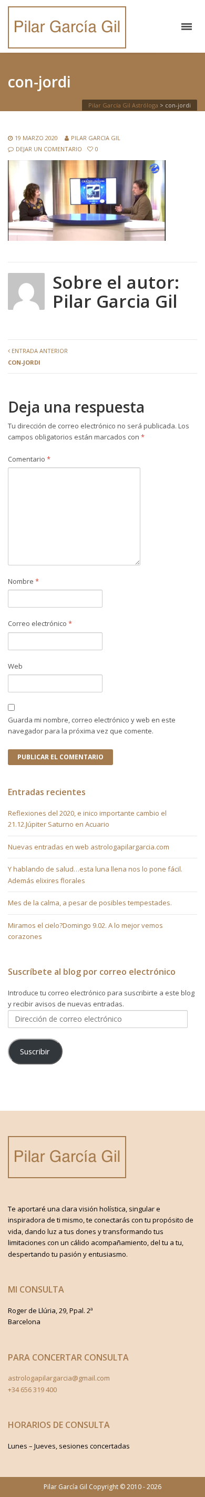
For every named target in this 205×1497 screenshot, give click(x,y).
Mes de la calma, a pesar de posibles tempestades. (90, 902)
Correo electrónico (40, 623)
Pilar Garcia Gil (95, 138)
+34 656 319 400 (32, 1389)
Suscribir (35, 1051)
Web (15, 666)
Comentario (29, 459)
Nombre (23, 581)
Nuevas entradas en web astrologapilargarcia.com (88, 847)
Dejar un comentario (49, 149)
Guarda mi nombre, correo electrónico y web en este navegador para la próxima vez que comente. (92, 725)
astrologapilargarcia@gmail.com (59, 1378)
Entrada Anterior (38, 356)
